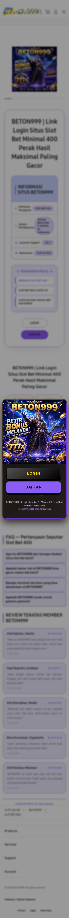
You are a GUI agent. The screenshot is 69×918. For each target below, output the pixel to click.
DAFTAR (33, 487)
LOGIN (33, 473)
